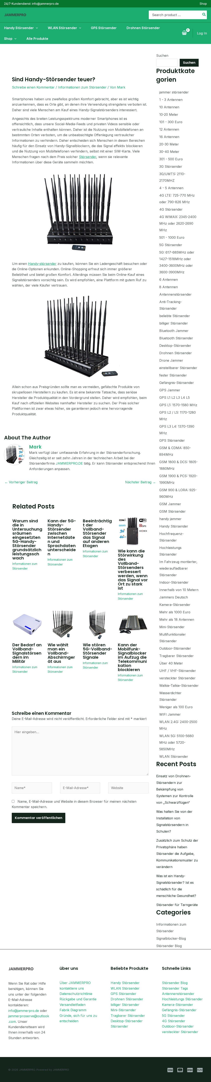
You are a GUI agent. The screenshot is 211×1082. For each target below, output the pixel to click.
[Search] (204, 15)
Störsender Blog (169, 946)
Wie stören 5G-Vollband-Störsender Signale (97, 651)
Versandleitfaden (73, 1005)
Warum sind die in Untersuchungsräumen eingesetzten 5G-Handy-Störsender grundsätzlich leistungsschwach (27, 539)
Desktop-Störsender (127, 1021)
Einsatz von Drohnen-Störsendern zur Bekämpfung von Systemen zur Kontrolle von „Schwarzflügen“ (174, 789)
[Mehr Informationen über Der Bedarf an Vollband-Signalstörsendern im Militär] (27, 624)
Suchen (162, 55)
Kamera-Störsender (177, 1005)
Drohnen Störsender (127, 999)
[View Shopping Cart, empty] (184, 33)
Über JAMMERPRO (75, 983)
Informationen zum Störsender (82, 87)
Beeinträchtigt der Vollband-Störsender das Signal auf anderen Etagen (97, 533)
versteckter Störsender (180, 1032)
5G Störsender (173, 1016)
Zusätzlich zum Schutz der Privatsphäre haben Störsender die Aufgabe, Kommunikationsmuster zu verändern (177, 853)
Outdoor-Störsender (178, 1026)
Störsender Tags (175, 988)
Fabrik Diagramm (73, 1010)
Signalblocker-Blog (171, 938)
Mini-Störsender (123, 1010)
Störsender (87, 157)
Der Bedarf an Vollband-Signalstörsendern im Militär (27, 653)
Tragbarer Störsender (128, 1016)
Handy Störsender (125, 983)
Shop (203, 3)
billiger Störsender (125, 1005)
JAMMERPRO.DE (69, 463)
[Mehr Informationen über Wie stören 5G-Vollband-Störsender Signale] (98, 624)
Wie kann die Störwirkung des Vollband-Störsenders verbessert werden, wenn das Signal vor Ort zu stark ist (133, 569)
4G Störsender (173, 1021)
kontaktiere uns (72, 988)
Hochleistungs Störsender (182, 999)
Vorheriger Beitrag (21, 482)
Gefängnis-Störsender (179, 1010)
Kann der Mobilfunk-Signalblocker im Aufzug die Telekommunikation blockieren (132, 657)
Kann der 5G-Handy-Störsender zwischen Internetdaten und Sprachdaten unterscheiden (62, 537)
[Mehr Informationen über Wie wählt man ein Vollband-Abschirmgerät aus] (63, 624)
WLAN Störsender (125, 988)
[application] (36, 27)
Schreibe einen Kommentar (33, 87)
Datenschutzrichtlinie (76, 994)
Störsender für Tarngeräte (177, 905)
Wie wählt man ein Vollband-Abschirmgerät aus (61, 653)
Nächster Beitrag (140, 482)
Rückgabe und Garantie (78, 999)
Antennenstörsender (178, 994)
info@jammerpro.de (23, 1011)
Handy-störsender (42, 264)
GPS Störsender (123, 994)
